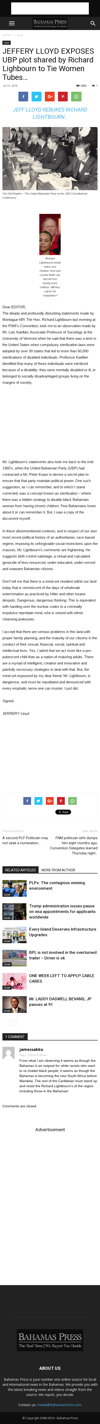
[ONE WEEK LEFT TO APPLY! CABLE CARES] (14, 981)
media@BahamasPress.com (59, 1404)
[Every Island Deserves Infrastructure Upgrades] (14, 935)
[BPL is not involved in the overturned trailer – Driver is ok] (14, 958)
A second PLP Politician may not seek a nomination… (25, 840)
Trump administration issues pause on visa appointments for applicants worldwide (62, 911)
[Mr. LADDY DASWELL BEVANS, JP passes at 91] (14, 1004)
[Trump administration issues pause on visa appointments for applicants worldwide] (14, 911)
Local (19, 35)
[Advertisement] (50, 8)
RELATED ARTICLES (20, 870)
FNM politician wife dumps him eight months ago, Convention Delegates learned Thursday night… (74, 845)
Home (6, 35)
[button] (93, 23)
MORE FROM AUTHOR (58, 870)
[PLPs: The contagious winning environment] (14, 888)
